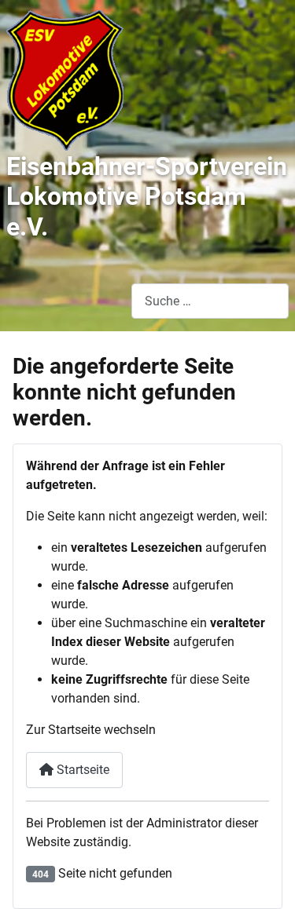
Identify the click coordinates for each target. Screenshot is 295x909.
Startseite (81, 769)
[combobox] (210, 301)
